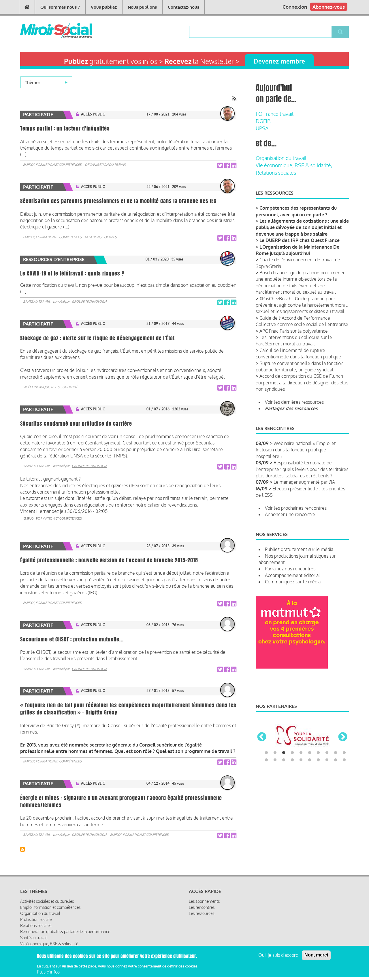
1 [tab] (266, 753)
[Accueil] (47, 30)
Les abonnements (204, 901)
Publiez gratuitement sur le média (299, 549)
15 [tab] (301, 760)
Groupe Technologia (89, 301)
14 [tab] (292, 760)
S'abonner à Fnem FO (22, 849)
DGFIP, (263, 121)
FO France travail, (275, 114)
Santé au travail (36, 301)
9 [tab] (335, 753)
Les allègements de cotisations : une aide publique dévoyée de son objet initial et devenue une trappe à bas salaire (302, 227)
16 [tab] (309, 760)
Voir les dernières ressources (294, 402)
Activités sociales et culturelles (47, 901)
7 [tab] (318, 753)
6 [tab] (309, 753)
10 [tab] (344, 753)
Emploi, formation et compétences (52, 165)
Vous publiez (104, 7)
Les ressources (201, 913)
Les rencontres (201, 907)
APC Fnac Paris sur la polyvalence (293, 331)
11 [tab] (266, 760)
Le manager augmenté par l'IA (304, 482)
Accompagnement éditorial (292, 575)
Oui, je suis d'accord (278, 955)
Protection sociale (36, 919)
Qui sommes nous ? (60, 7)
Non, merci (316, 954)
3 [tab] (284, 753)
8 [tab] (327, 753)
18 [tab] (327, 760)
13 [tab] (284, 760)
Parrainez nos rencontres (290, 569)
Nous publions (142, 7)
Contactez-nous (183, 7)
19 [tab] (335, 760)
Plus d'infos (48, 972)
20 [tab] (344, 760)
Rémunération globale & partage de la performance (65, 931)
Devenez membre (279, 61)
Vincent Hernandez (39, 511)
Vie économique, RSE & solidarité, (294, 165)
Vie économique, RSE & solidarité (50, 387)
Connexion (295, 7)
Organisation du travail (105, 165)
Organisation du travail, (282, 158)
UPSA (262, 128)
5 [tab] (301, 753)
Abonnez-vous (328, 7)
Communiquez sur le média (293, 582)
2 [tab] (275, 753)
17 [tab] (318, 760)
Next (343, 737)
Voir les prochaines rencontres (296, 508)
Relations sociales (101, 237)
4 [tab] (292, 753)
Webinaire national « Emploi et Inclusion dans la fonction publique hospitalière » (296, 449)
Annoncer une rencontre (290, 514)
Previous (262, 737)
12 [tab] (275, 760)
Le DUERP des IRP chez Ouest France (299, 240)
